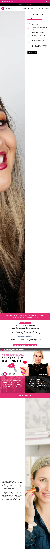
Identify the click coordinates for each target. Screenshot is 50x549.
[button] (32, 52)
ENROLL (47, 1)
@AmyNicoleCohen (7, 482)
